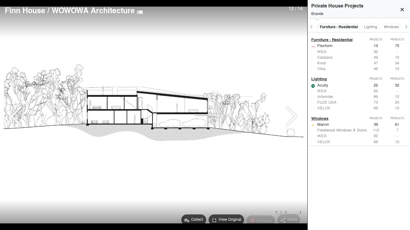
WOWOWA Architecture (93, 10)
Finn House (25, 10)
